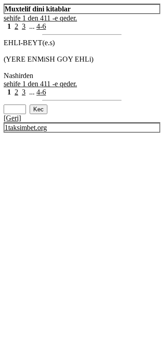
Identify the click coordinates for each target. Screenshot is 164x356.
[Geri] (12, 118)
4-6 (41, 26)
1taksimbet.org (26, 127)
